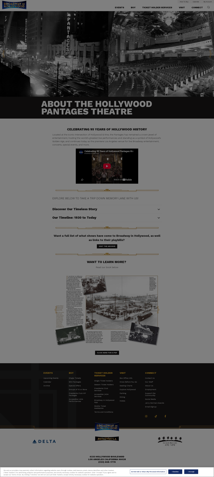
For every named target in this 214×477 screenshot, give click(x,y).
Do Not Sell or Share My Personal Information (148, 471)
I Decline (175, 471)
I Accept (191, 471)
